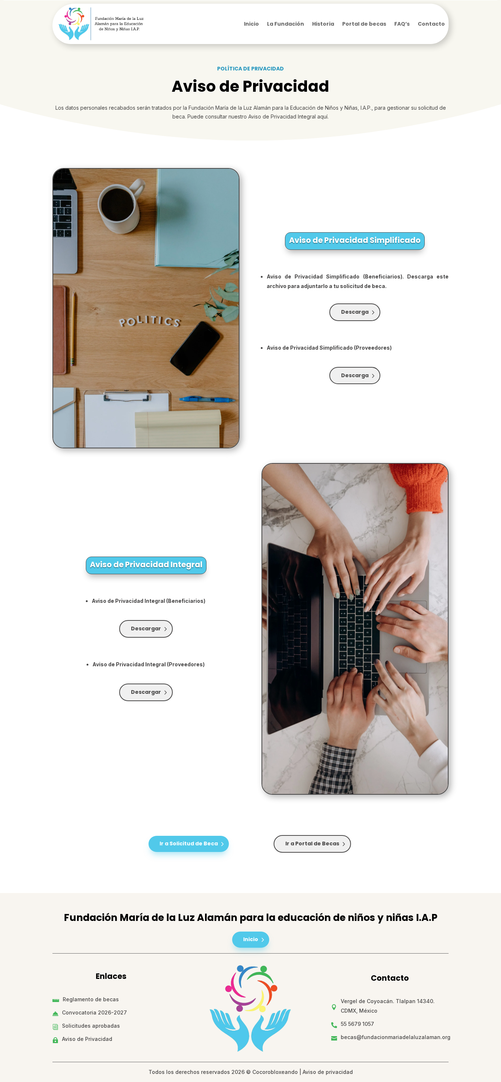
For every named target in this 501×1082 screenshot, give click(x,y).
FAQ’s (402, 24)
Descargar (146, 628)
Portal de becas (364, 24)
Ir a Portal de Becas (312, 843)
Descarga (355, 312)
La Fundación (285, 24)
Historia (323, 24)
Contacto (431, 24)
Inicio (251, 24)
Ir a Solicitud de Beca (189, 843)
